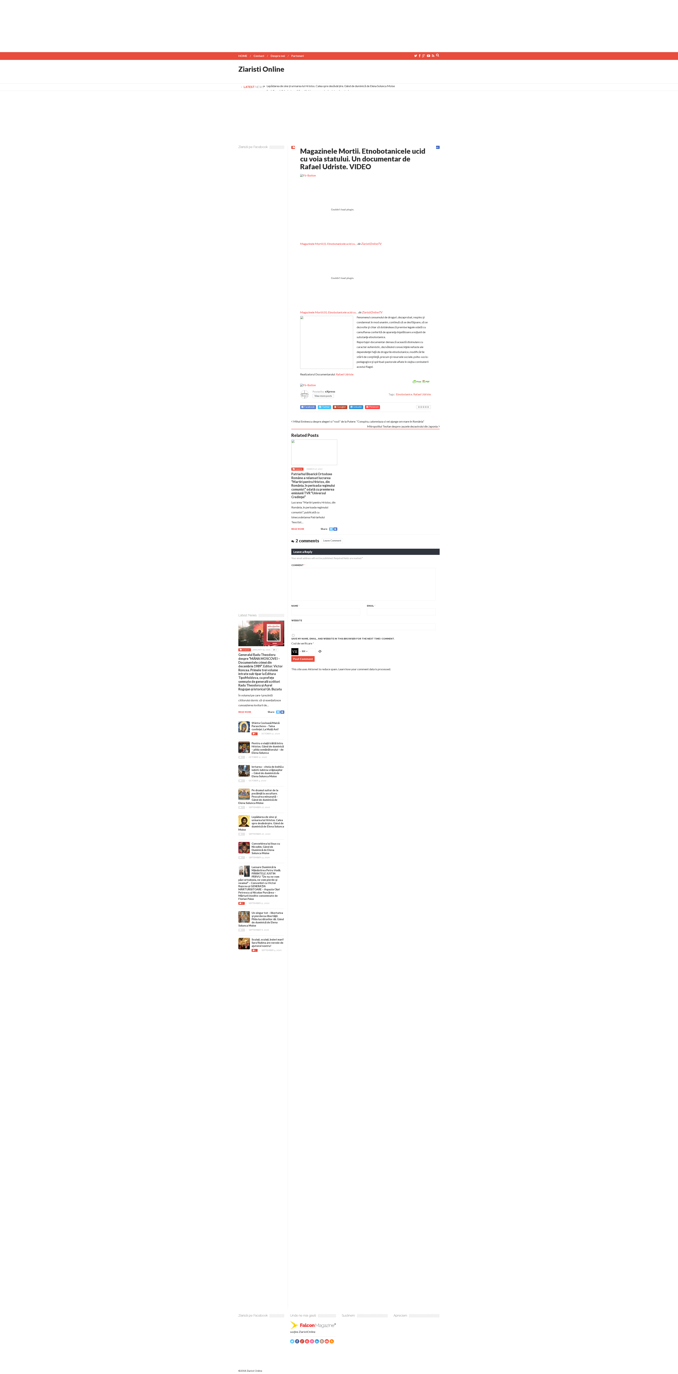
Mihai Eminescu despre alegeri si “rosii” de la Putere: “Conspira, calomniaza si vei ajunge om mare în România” (358, 421)
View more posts (323, 395)
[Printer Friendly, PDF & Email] (421, 381)
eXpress (330, 391)
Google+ (341, 407)
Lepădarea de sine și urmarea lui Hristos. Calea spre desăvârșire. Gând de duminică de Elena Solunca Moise (331, 86)
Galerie (298, 469)
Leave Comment (332, 540)
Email (371, 606)
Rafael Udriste (344, 374)
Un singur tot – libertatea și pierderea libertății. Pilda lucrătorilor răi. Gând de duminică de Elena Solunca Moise (261, 919)
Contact (259, 55)
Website (296, 620)
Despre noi (278, 55)
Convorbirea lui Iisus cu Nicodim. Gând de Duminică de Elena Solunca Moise (266, 848)
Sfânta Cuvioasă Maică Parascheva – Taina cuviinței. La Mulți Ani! (265, 726)
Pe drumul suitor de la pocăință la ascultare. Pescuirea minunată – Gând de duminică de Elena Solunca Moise (258, 796)
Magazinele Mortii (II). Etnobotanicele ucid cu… (329, 312)
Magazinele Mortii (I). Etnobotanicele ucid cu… (328, 243)
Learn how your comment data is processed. (364, 669)
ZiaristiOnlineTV (371, 243)
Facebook (309, 407)
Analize (245, 649)
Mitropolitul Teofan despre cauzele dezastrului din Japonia (402, 426)
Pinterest (374, 407)
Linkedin (357, 407)
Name (295, 606)
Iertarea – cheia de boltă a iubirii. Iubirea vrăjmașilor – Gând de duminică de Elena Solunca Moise (268, 771)
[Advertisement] (339, 24)
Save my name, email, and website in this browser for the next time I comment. (343, 638)
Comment (298, 565)
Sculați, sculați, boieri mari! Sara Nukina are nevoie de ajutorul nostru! (268, 942)
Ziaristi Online (261, 69)
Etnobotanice (404, 394)
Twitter (326, 407)
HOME (242, 55)
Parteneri (297, 55)
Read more (297, 529)
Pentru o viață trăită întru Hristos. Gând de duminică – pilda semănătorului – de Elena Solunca (268, 748)
